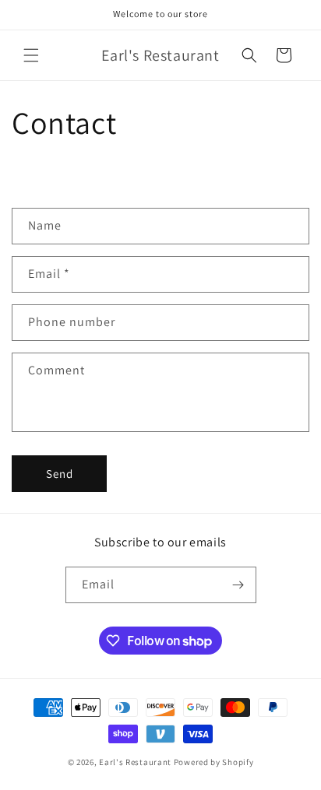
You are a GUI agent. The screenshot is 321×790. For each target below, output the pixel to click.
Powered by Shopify (214, 762)
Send (59, 473)
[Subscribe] (238, 585)
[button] (31, 55)
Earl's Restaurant (135, 762)
